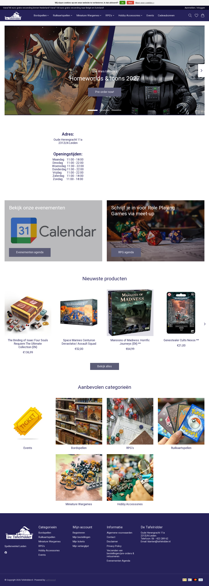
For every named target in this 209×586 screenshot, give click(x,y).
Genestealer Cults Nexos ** (181, 340)
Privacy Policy (114, 546)
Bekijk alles (104, 366)
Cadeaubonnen (166, 15)
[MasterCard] (195, 580)
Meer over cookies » (144, 3)
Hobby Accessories (130, 504)
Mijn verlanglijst (81, 546)
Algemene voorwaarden (119, 532)
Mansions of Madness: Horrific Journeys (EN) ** (130, 342)
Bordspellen (79, 448)
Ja (122, 3)
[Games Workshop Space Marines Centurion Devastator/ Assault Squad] (79, 312)
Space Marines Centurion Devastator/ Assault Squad (79, 342)
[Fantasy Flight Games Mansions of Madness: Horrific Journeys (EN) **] (130, 312)
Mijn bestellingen (81, 537)
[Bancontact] (190, 580)
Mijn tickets (79, 541)
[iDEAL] (185, 580)
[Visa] (201, 580)
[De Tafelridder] (13, 15)
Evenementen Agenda (118, 560)
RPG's (130, 448)
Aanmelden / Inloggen (195, 8)
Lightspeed (51, 580)
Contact (111, 537)
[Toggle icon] (190, 15)
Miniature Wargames (79, 504)
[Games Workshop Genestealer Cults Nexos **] (181, 312)
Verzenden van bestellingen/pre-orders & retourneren (120, 553)
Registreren (79, 532)
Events (150, 15)
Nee (130, 3)
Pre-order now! (104, 92)
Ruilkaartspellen (181, 448)
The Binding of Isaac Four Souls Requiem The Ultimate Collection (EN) (28, 344)
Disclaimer (112, 541)
